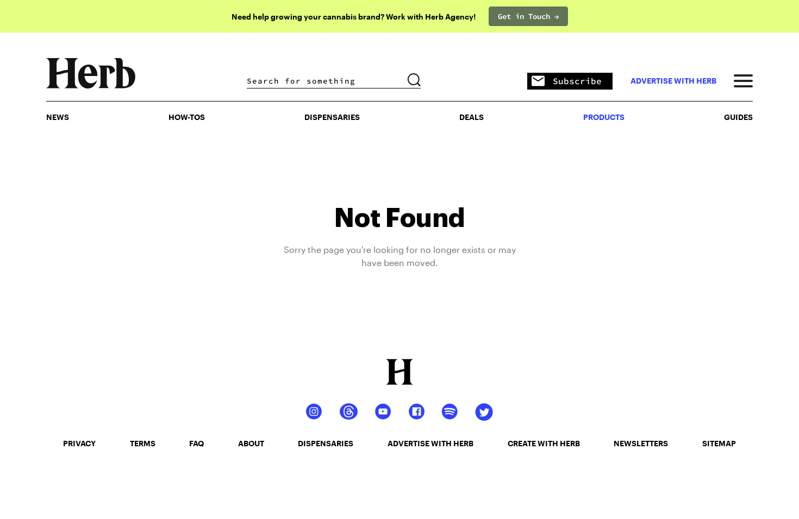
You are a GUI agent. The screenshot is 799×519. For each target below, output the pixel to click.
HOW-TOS (186, 117)
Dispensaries (332, 117)
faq (196, 443)
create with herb (544, 443)
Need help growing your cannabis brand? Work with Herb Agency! (354, 16)
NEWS (57, 117)
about (251, 443)
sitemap (719, 443)
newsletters (641, 443)
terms (142, 443)
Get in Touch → (528, 16)
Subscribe (577, 80)
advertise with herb (673, 81)
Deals (471, 117)
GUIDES (738, 117)
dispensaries (325, 443)
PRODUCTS (604, 117)
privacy (79, 443)
